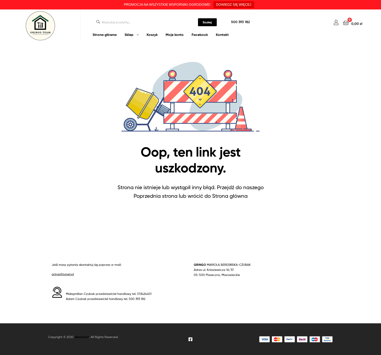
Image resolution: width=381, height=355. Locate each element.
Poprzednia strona (155, 196)
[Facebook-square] (190, 339)
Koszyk (152, 34)
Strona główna (105, 34)
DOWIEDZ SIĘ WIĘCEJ (233, 4)
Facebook (200, 34)
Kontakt (222, 34)
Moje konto (175, 34)
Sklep (129, 34)
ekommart (82, 337)
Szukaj (207, 22)
